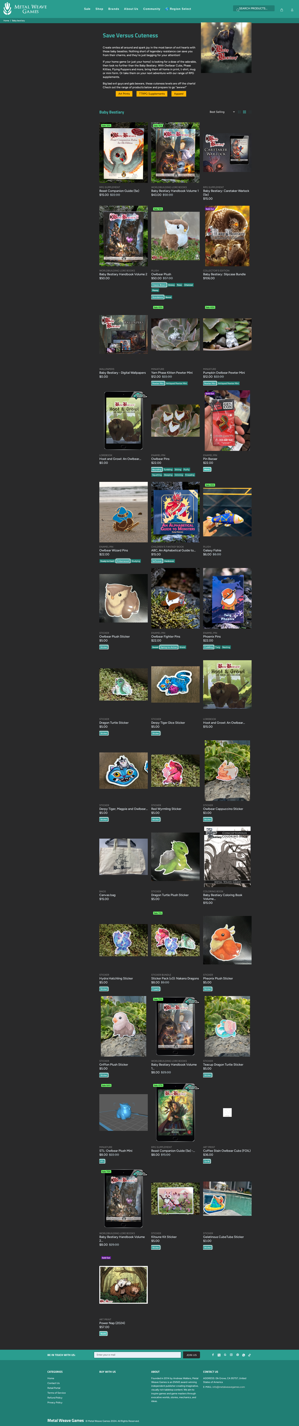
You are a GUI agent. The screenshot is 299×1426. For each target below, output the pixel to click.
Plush (155, 270)
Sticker (104, 633)
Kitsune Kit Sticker (164, 1237)
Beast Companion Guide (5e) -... (173, 1151)
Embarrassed (123, 561)
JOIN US (192, 1355)
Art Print (209, 1147)
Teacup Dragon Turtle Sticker (223, 1064)
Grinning (179, 475)
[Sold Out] (123, 1285)
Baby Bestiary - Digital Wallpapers (122, 373)
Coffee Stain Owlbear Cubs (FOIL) (227, 1151)
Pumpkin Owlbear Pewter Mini (224, 373)
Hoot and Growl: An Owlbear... (120, 459)
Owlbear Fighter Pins (165, 636)
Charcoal (188, 285)
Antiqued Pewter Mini (176, 383)
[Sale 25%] (227, 512)
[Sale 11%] (175, 940)
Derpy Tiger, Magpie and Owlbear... (123, 809)
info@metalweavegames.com (228, 1387)
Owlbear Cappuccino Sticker (223, 809)
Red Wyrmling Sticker (166, 809)
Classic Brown (159, 285)
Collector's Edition (216, 270)
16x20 (103, 1334)
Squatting (157, 475)
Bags (102, 891)
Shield (182, 647)
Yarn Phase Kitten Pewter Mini (172, 373)
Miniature (157, 369)
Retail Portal (53, 1388)
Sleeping (168, 475)
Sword (155, 647)
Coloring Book (213, 891)
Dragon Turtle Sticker (114, 723)
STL (102, 1161)
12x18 (206, 1161)
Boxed (168, 297)
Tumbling (168, 469)
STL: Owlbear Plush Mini (115, 1151)
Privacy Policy (54, 1402)
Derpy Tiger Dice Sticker (168, 723)
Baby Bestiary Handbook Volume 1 (175, 191)
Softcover (157, 561)
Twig (217, 647)
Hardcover (169, 561)
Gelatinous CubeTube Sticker (223, 1237)
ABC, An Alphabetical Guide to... (173, 550)
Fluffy (186, 469)
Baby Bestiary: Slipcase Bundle (224, 274)
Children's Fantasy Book (167, 546)
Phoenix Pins (212, 636)
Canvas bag (107, 895)
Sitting (178, 469)
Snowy (171, 285)
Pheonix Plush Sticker (218, 978)
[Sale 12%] (175, 236)
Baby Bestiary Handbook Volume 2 (123, 274)
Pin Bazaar (210, 459)
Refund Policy (54, 1397)
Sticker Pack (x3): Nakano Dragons (175, 978)
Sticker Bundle (161, 974)
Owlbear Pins (160, 459)
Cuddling (208, 647)
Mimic (207, 469)
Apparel (179, 93)
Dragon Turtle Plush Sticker (170, 895)
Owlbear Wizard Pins (113, 550)
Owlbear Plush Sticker (114, 636)
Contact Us (53, 1383)
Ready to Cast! (107, 561)
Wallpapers (106, 369)
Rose (179, 285)
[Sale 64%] (123, 1112)
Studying (136, 561)
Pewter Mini (158, 383)
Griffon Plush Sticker (113, 1064)
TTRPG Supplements (152, 93)
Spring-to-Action (169, 647)
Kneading (189, 475)
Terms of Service (56, 1392)
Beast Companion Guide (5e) (119, 191)
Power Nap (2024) (112, 1323)
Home (6, 20)
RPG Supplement (109, 187)
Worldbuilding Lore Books (169, 187)
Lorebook (105, 455)
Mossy (155, 290)
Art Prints (124, 93)
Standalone (157, 297)
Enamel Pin (158, 455)
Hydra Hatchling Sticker (116, 978)
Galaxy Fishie (212, 550)
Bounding (156, 469)
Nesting (226, 647)
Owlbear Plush (161, 274)
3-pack (155, 989)
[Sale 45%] (175, 334)
